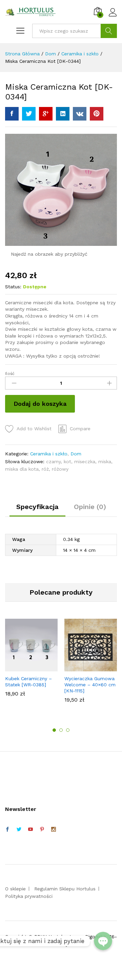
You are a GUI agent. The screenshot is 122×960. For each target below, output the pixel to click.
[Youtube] (30, 829)
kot (67, 461)
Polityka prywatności (29, 896)
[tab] (37, 509)
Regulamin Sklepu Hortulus (65, 888)
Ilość (10, 374)
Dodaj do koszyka (40, 403)
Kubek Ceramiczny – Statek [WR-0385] (28, 681)
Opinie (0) (90, 506)
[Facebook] (7, 829)
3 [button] (67, 730)
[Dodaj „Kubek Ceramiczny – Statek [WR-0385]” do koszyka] (30, 667)
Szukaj (109, 31)
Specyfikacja (37, 506)
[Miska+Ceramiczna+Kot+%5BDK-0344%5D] (29, 114)
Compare (80, 428)
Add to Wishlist (34, 428)
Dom (75, 453)
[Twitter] (19, 829)
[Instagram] (53, 829)
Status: (13, 286)
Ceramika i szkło (48, 453)
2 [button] (61, 730)
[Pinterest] (42, 829)
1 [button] (54, 730)
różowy (60, 469)
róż (45, 469)
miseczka (84, 461)
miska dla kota (22, 469)
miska (104, 461)
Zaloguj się (113, 16)
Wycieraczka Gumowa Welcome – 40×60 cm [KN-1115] (90, 684)
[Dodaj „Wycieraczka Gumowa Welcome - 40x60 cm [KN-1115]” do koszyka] (90, 667)
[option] (31, 661)
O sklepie (15, 888)
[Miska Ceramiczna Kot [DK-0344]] (12, 114)
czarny (53, 461)
